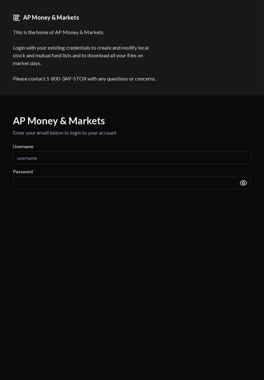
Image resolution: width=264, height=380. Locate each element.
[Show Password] (243, 182)
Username (23, 146)
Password (23, 171)
